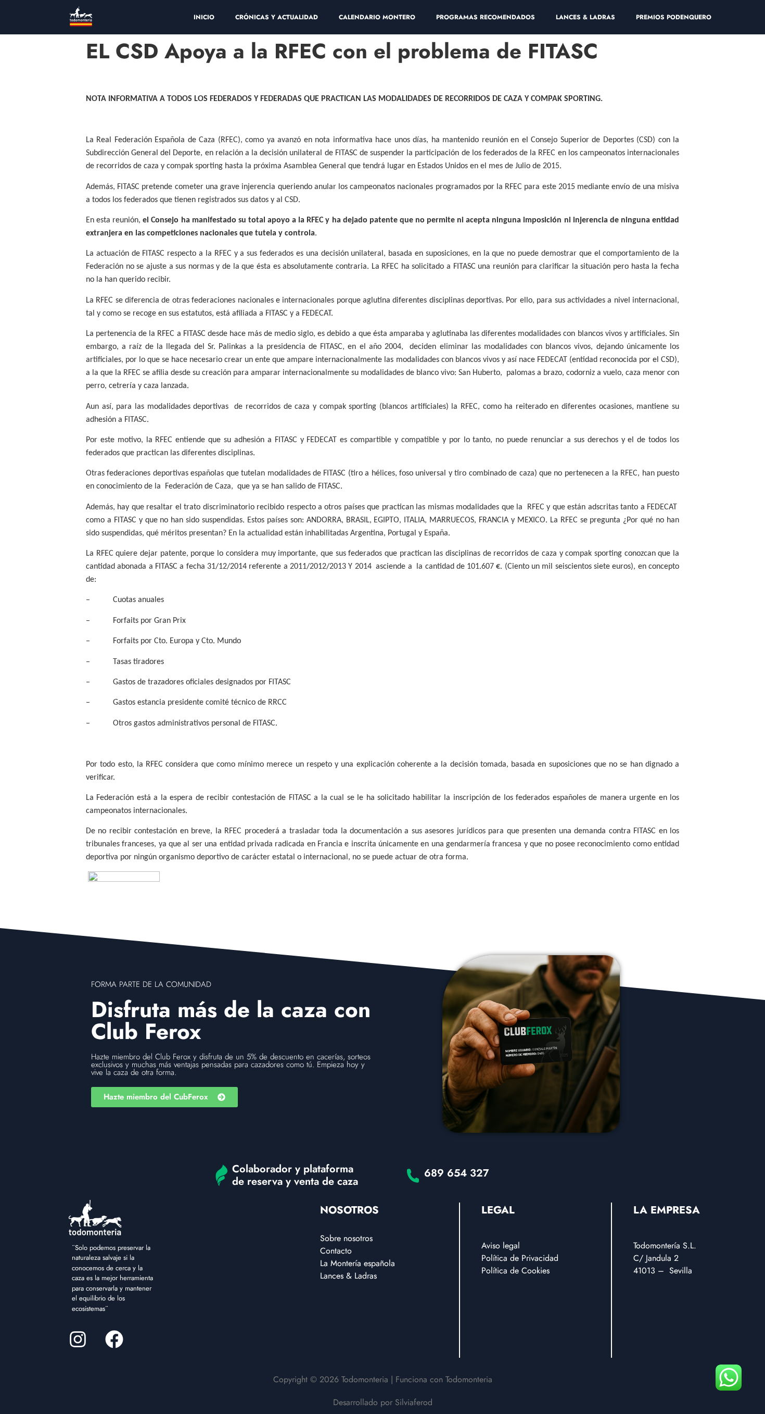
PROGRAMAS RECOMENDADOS (485, 17)
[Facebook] (114, 1339)
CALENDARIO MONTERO (377, 17)
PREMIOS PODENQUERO (673, 17)
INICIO (204, 17)
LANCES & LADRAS (585, 17)
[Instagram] (77, 1339)
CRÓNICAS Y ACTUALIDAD (276, 17)
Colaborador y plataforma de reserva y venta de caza (295, 1175)
